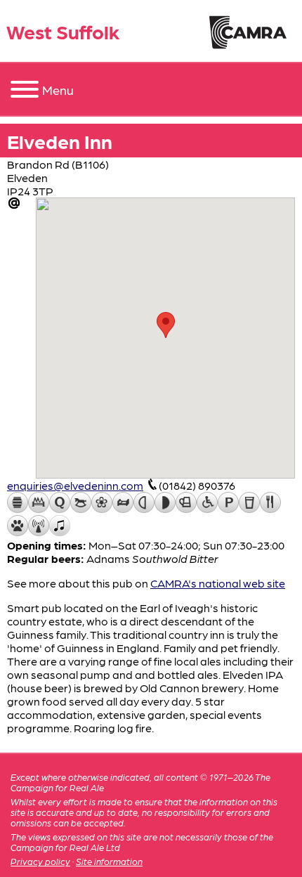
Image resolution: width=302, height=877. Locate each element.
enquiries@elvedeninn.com (75, 485)
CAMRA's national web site (217, 583)
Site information (109, 861)
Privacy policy (40, 861)
